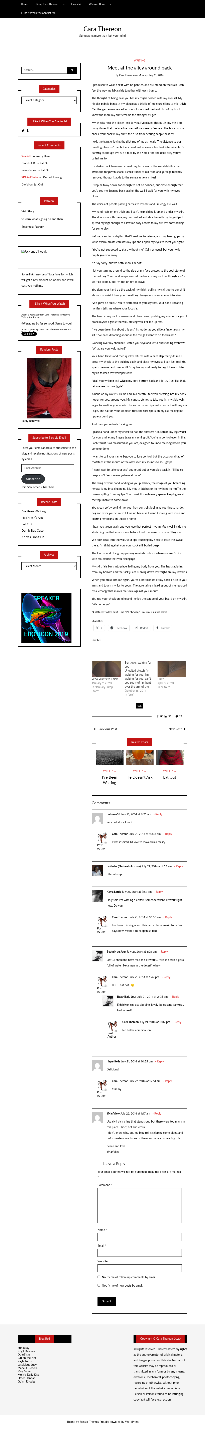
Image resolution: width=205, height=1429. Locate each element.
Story (30, 211)
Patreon (39, 227)
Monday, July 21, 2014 (151, 75)
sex (140, 705)
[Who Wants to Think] (106, 669)
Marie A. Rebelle (27, 1368)
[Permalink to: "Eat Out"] (170, 757)
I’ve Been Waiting (33, 511)
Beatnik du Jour (116, 951)
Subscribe (33, 479)
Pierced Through (53, 177)
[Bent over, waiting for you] (141, 679)
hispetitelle (113, 1061)
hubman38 (113, 814)
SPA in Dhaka (29, 177)
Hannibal (76, 4)
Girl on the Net (27, 1358)
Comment (104, 1185)
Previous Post (107, 729)
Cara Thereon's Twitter (56, 320)
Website (102, 1261)
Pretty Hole (43, 156)
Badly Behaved (30, 421)
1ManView (113, 1113)
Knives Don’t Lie (32, 537)
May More (24, 1371)
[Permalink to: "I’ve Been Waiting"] (110, 757)
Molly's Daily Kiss (28, 1375)
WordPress (132, 1422)
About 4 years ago (30, 320)
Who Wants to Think (105, 679)
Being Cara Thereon (47, 4)
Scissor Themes (89, 1422)
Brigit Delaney (26, 1351)
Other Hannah (26, 1378)
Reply (158, 814)
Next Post (175, 729)
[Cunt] (172, 669)
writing (139, 60)
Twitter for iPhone (30, 322)
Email (101, 1246)
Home (24, 4)
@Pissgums (28, 314)
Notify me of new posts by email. (122, 1285)
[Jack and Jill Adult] (34, 251)
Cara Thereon (102, 29)
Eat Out (169, 777)
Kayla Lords (114, 892)
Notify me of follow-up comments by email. (129, 1277)
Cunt (161, 679)
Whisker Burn (97, 4)
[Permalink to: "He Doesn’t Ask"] (140, 757)
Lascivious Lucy (27, 1364)
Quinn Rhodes (26, 1381)
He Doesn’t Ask (140, 777)
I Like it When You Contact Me (38, 13)
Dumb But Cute (32, 530)
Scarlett (26, 156)
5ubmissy (23, 1348)
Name (102, 1230)
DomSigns (24, 1354)
